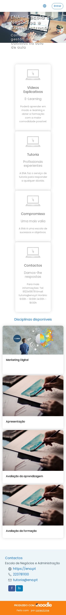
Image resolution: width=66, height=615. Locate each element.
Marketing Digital (17, 360)
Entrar (57, 6)
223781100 (21, 574)
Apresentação (15, 421)
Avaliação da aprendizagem (24, 476)
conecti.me (42, 610)
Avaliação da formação (21, 531)
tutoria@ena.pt (25, 580)
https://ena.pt (24, 568)
